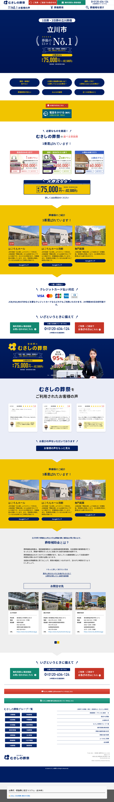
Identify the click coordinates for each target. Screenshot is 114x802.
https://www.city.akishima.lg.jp (93, 632)
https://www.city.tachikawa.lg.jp (27, 632)
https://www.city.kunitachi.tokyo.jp (59, 632)
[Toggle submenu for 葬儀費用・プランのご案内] (108, 713)
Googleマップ (24, 265)
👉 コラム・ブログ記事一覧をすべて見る (19, 796)
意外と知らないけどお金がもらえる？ (57, 573)
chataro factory (105, 760)
